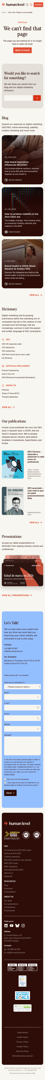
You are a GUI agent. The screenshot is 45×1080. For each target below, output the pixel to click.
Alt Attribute (7, 358)
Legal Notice (22, 1032)
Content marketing (12, 856)
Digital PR (8, 876)
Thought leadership (10, 397)
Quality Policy (22, 1046)
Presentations (10, 892)
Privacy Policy (9, 774)
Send (9, 793)
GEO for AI (8, 873)
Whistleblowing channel (22, 1056)
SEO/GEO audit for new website (17, 860)
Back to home (22, 50)
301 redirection (8, 347)
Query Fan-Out (8, 374)
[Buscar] (37, 98)
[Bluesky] (17, 926)
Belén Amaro (15, 180)
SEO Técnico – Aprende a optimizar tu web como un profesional (35, 456)
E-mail (7, 703)
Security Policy (22, 1051)
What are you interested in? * (15, 682)
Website (7, 724)
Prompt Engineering (10, 370)
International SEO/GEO (13, 870)
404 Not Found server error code (16, 354)
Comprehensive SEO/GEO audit (17, 850)
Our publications (11, 904)
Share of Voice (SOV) (10, 393)
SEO (6, 846)
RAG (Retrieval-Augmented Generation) (18, 377)
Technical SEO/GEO (12, 853)
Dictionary (8, 888)
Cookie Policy (22, 1037)
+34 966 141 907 (11, 648)
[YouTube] (11, 926)
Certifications (9, 907)
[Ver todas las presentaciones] (22, 572)
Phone (7, 714)
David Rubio (14, 232)
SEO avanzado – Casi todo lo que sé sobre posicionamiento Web (35, 493)
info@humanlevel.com (13, 651)
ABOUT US (8, 897)
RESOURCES (10, 881)
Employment (9, 910)
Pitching (5, 390)
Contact (38, 4)
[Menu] (27, 5)
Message (8, 735)
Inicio (4, 12)
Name (7, 693)
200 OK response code (11, 344)
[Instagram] (23, 926)
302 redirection (8, 351)
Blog (6, 885)
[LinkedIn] (6, 926)
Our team (8, 900)
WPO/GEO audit (11, 863)
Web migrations (10, 866)
